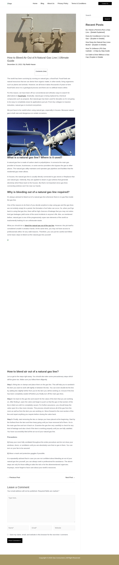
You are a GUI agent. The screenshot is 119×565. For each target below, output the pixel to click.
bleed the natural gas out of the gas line (39, 225)
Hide (44, 71)
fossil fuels (22, 96)
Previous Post (13, 477)
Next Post (70, 477)
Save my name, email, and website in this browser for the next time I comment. (39, 535)
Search (88, 15)
